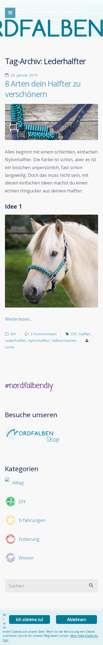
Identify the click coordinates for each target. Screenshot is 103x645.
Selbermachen (64, 340)
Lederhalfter (15, 340)
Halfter (84, 333)
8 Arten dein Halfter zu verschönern (42, 88)
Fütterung (29, 539)
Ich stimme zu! (29, 619)
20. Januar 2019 (24, 75)
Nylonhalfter (38, 340)
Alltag (18, 483)
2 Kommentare (43, 333)
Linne (9, 347)
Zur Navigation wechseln (10, 13)
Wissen (26, 558)
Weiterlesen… (19, 319)
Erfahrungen (32, 520)
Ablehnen (76, 619)
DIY (13, 333)
